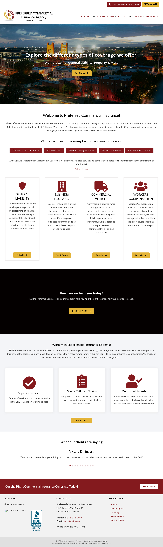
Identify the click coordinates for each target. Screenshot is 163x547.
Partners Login (106, 543)
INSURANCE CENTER (105, 16)
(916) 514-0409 (74, 517)
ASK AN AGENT (152, 16)
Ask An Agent (117, 508)
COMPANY (137, 16)
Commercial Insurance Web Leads (64, 543)
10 (93, 465)
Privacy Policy (117, 516)
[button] (124, 4)
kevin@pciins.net (72, 521)
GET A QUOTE (86, 16)
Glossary (115, 512)
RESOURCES (123, 16)
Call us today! (81, 169)
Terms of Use (117, 520)
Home (114, 504)
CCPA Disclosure (94, 543)
